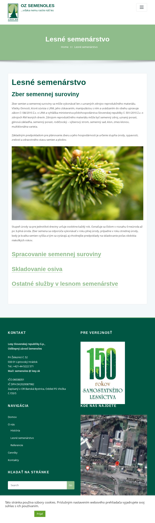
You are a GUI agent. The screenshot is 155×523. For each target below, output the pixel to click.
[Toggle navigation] (141, 7)
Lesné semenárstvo (86, 47)
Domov (12, 417)
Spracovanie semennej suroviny (56, 254)
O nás (11, 424)
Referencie (16, 445)
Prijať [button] (40, 514)
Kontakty (13, 460)
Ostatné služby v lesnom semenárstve (65, 284)
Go (70, 485)
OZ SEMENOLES (37, 5)
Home (64, 47)
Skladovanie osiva (37, 269)
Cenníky (13, 452)
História (15, 430)
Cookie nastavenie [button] (18, 514)
